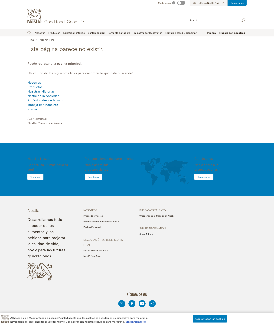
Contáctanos (237, 2)
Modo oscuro (164, 2)
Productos (34, 87)
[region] (137, 319)
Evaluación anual (92, 227)
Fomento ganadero (119, 32)
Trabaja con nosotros (42, 104)
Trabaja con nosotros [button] (232, 32)
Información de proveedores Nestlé (101, 221)
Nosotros (34, 82)
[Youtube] (142, 303)
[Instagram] (152, 303)
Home (29, 32)
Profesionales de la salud (45, 100)
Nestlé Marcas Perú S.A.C (96, 250)
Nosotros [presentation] (90, 210)
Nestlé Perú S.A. (92, 255)
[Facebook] (131, 303)
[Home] (56, 16)
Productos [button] (54, 32)
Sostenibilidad (96, 32)
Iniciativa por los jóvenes (148, 32)
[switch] (181, 3)
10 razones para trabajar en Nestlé (157, 215)
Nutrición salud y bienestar (181, 32)
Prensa (211, 32)
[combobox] (213, 20)
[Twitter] (121, 303)
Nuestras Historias (74, 32)
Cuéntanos (93, 176)
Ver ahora (35, 176)
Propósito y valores (93, 215)
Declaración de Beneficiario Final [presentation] (103, 242)
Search (243, 20)
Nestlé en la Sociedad (43, 95)
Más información (136, 321)
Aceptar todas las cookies (210, 318)
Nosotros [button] (40, 32)
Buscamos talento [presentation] (152, 210)
